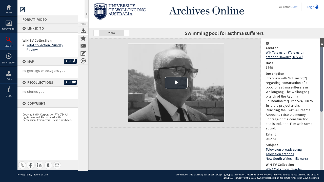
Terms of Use (41, 174)
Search (9, 46)
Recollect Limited (274, 177)
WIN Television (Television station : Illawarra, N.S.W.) (285, 54)
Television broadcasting (284, 149)
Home (9, 12)
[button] (96, 33)
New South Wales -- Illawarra (287, 158)
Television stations (280, 154)
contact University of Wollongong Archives (259, 174)
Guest (294, 7)
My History (8, 62)
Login (9, 79)
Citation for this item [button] (83, 61)
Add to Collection (83, 38)
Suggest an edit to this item (23, 9)
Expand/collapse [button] (322, 42)
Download (83, 30)
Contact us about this (83, 46)
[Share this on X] (22, 162)
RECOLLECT (228, 177)
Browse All (9, 29)
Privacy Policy (24, 174)
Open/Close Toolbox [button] (86, 9)
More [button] (9, 96)
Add (68, 61)
